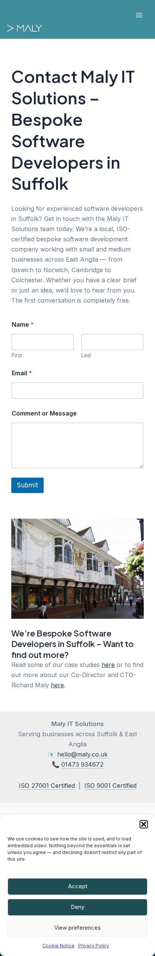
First (17, 355)
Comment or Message (44, 413)
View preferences (77, 927)
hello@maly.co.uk (82, 754)
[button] (143, 824)
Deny (77, 906)
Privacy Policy (93, 945)
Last (86, 355)
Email (22, 373)
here (108, 664)
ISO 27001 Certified (47, 785)
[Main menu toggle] (139, 15)
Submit (27, 485)
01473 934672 (82, 764)
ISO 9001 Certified (110, 785)
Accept (77, 886)
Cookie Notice (58, 945)
